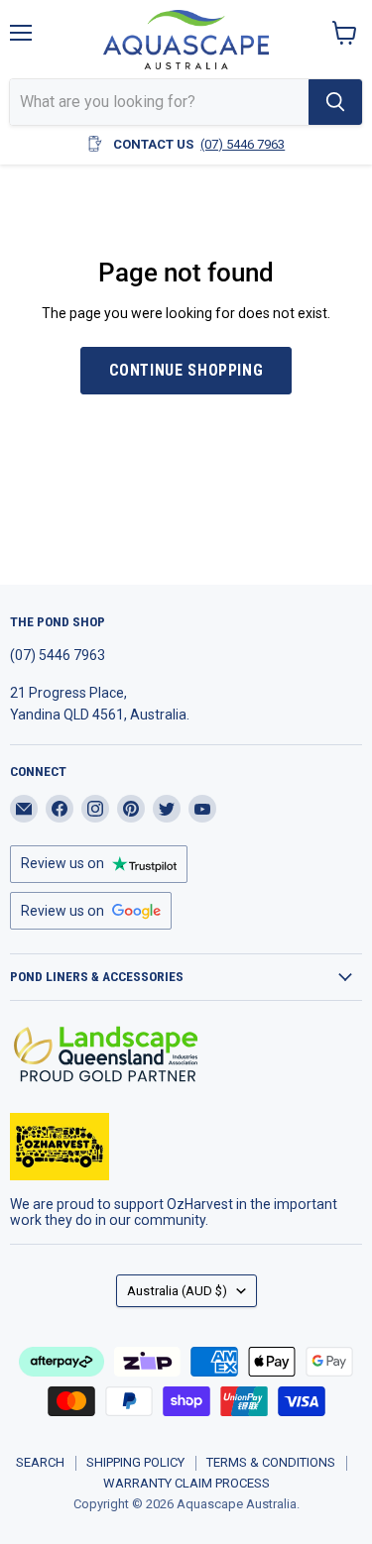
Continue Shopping (186, 370)
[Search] (335, 102)
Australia (177, 1290)
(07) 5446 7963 (242, 144)
